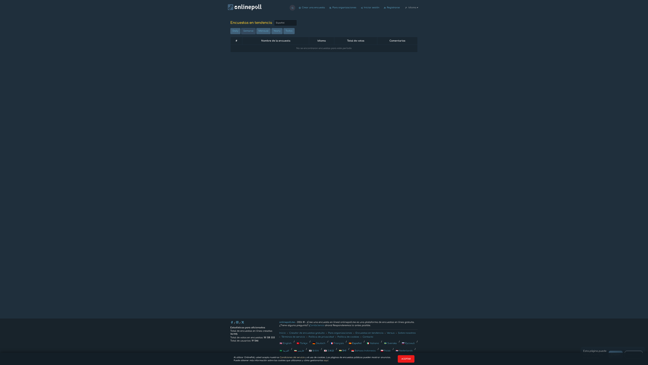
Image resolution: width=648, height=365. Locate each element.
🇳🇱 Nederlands (404, 351)
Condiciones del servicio (292, 357)
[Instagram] (237, 322)
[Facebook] (231, 322)
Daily (235, 31)
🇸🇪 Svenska (390, 343)
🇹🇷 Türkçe (302, 343)
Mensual (263, 31)
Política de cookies (348, 337)
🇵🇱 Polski (386, 351)
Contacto (368, 337)
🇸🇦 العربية (284, 351)
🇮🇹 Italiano (373, 343)
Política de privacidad (321, 337)
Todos (289, 31)
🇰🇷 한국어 (314, 351)
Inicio (282, 333)
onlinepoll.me (287, 322)
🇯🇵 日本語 (329, 351)
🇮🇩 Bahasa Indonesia (363, 351)
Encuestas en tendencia (369, 333)
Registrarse (393, 7)
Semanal (248, 31)
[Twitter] (242, 322)
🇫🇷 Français (337, 343)
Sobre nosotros (407, 333)
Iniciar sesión (371, 7)
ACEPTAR (406, 359)
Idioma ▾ (413, 7)
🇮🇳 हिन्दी (342, 351)
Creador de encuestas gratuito (307, 333)
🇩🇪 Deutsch (319, 343)
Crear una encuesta (313, 7)
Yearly (277, 31)
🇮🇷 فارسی (299, 351)
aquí (326, 360)
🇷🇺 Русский (408, 343)
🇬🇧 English (286, 343)
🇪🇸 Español (355, 343)
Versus (391, 333)
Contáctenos (316, 325)
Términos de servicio (293, 337)
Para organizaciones (344, 7)
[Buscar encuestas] (292, 8)
